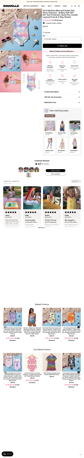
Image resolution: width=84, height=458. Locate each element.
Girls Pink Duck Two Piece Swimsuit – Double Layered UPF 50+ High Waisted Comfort (32, 374)
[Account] (75, 6)
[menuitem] (65, 6)
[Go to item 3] (31, 169)
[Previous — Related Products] (5, 327)
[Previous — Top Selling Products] (5, 372)
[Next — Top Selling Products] (78, 372)
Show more (41, 227)
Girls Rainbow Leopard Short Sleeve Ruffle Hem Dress (51, 373)
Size (44, 35)
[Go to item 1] (21, 169)
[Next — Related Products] (78, 327)
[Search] (72, 6)
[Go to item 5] (28, 175)
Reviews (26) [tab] (7, 181)
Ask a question (55, 174)
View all (49, 115)
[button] (47, 20)
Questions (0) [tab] (15, 181)
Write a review (55, 170)
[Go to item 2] (26, 169)
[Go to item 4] (36, 169)
